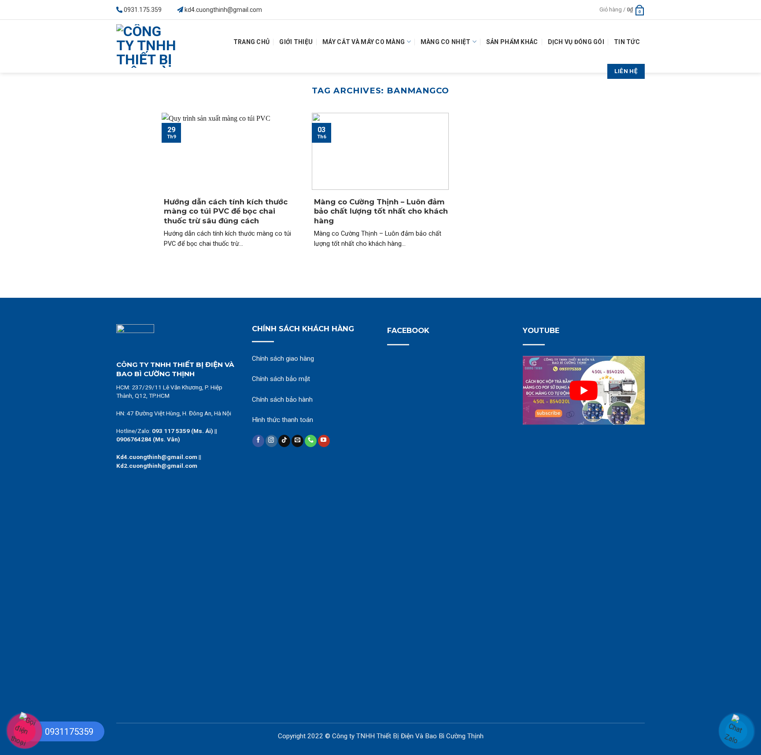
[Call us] (311, 441)
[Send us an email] (297, 441)
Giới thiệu (296, 41)
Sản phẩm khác (512, 41)
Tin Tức (627, 41)
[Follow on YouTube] (324, 441)
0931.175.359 (143, 9)
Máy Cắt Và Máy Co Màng (363, 41)
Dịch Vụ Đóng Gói (576, 41)
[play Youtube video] (584, 390)
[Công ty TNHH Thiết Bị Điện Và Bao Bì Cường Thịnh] (149, 46)
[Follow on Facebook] (258, 441)
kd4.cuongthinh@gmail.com (223, 9)
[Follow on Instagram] (271, 441)
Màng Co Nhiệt (446, 41)
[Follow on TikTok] (284, 441)
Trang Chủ (251, 41)
